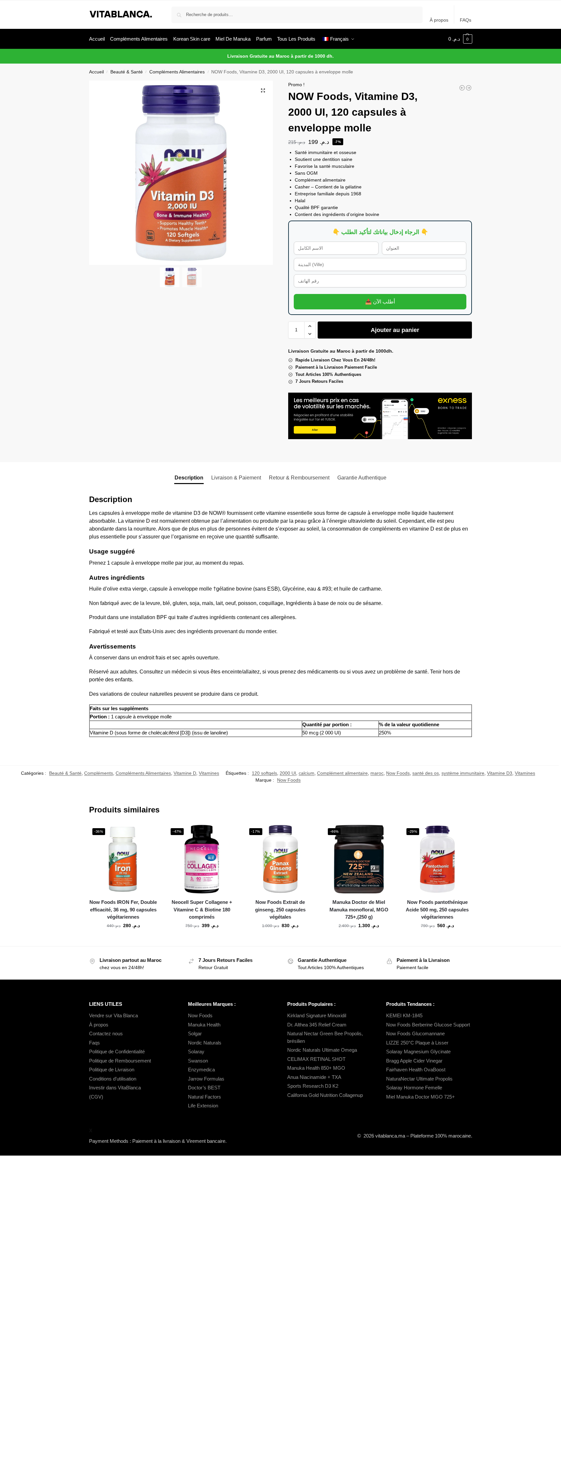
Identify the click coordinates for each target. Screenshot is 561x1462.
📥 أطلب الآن (380, 301)
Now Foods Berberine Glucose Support (428, 1024)
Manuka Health (204, 1024)
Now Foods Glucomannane (415, 1033)
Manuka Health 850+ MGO (316, 1068)
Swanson (198, 1060)
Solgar (195, 1033)
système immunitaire (462, 773)
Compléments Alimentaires (177, 71)
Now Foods (398, 773)
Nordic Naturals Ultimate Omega (322, 1050)
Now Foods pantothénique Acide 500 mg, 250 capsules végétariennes (437, 909)
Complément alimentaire (342, 773)
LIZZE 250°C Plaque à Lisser (417, 1042)
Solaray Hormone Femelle (414, 1087)
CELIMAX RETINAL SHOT (316, 1059)
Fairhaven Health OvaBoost (415, 1069)
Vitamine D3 (499, 773)
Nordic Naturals (204, 1042)
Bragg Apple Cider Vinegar (414, 1060)
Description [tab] (189, 477)
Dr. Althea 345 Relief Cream (316, 1024)
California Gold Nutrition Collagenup (325, 1095)
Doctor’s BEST (204, 1087)
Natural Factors (204, 1097)
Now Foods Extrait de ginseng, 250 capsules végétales (280, 909)
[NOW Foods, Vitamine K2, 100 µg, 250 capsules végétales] (462, 88)
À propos (439, 20)
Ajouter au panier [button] (123, 939)
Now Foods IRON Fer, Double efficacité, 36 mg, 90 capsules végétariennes (123, 909)
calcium (306, 773)
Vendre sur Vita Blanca (113, 1015)
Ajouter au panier (395, 330)
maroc (376, 773)
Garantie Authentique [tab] (361, 477)
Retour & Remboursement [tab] (299, 477)
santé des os (425, 773)
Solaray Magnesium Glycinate (418, 1051)
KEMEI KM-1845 (404, 1015)
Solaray (196, 1051)
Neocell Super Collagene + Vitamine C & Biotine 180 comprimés (202, 909)
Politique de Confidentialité (117, 1051)
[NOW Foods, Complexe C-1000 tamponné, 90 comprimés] (468, 88)
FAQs (465, 20)
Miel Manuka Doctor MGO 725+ (420, 1097)
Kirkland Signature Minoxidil (316, 1015)
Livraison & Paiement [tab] (236, 477)
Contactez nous (106, 1033)
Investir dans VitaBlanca (115, 1087)
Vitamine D (185, 773)
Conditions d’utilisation (112, 1079)
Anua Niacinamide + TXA (314, 1077)
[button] (460, 39)
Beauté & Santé (126, 71)
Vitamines (209, 773)
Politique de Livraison (111, 1069)
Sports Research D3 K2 (312, 1086)
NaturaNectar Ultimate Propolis (419, 1079)
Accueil (96, 71)
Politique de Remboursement (120, 1060)
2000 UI (288, 773)
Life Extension (203, 1105)
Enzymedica (201, 1069)
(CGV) (96, 1097)
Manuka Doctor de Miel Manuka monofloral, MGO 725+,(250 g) (358, 909)
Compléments (98, 773)
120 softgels (264, 773)
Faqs (94, 1042)
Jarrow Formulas (206, 1079)
